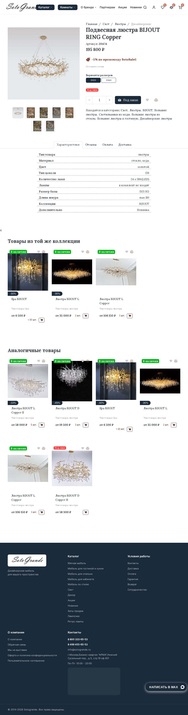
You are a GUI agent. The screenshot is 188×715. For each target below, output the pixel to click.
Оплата (132, 573)
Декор (71, 594)
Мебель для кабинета (81, 579)
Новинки (136, 7)
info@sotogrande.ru (79, 649)
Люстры (135, 110)
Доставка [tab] (125, 144)
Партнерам (107, 7)
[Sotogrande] (27, 560)
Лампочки (73, 616)
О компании (15, 639)
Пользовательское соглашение (26, 660)
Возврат (132, 584)
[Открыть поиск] (145, 7)
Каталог (44, 7)
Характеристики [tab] (68, 144)
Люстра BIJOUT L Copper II (23, 410)
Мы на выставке (17, 649)
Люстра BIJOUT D (67, 408)
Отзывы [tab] (91, 144)
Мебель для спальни (80, 573)
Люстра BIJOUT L (67, 299)
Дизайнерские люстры (156, 118)
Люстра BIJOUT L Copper (111, 301)
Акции (122, 7)
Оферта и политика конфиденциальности (32, 655)
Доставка (133, 568)
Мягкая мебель (77, 563)
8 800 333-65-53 (78, 639)
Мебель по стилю (78, 584)
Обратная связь (17, 644)
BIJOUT (147, 110)
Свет (124, 110)
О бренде (87, 7)
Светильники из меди (114, 114)
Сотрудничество (137, 589)
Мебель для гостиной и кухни (86, 568)
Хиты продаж (76, 610)
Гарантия (133, 579)
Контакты (133, 563)
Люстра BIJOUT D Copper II (67, 498)
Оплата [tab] (107, 144)
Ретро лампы (76, 621)
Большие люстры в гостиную (117, 118)
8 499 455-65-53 (78, 644)
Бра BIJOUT (19, 299)
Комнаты (66, 7)
